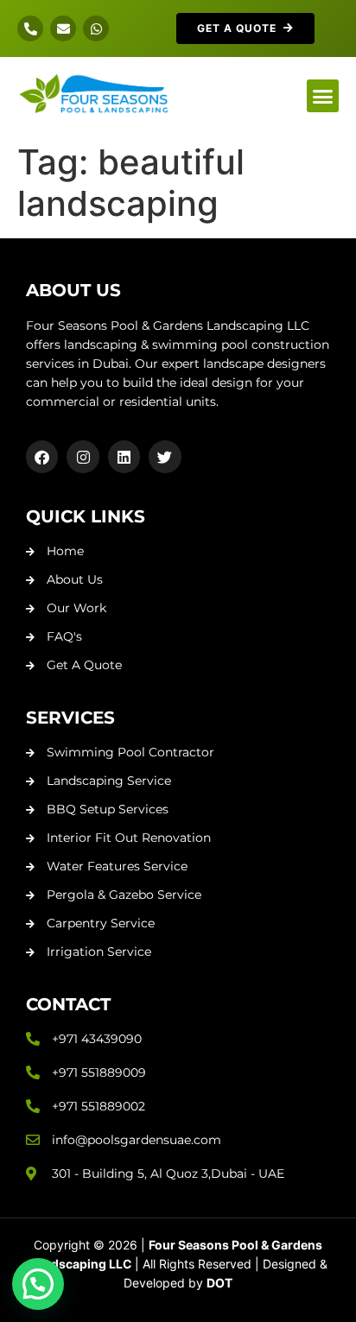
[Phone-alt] (30, 28)
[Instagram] (83, 456)
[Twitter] (165, 456)
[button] (323, 95)
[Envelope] (63, 28)
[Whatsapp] (96, 28)
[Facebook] (42, 456)
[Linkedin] (124, 456)
